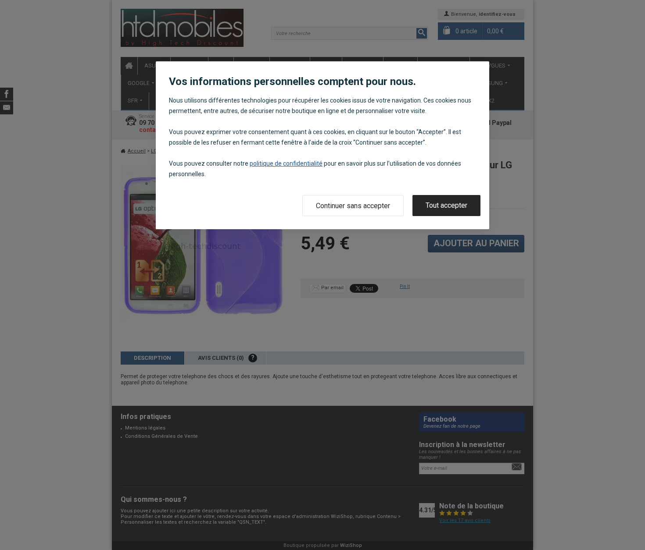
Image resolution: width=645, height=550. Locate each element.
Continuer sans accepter (353, 206)
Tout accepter (446, 205)
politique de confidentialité (286, 163)
